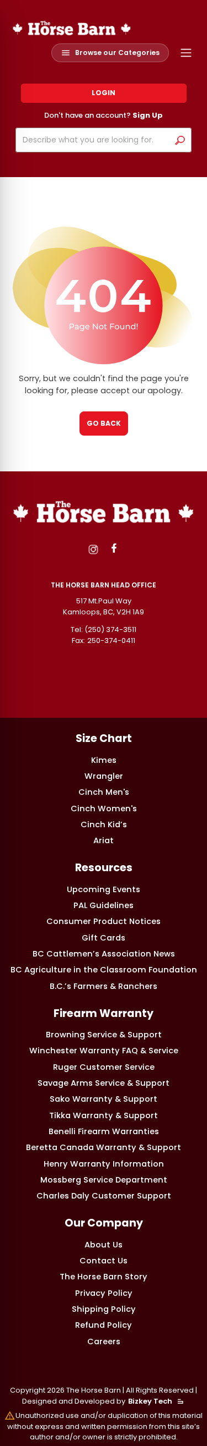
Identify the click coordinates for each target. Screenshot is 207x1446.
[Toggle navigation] (186, 53)
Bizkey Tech (150, 1401)
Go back (104, 423)
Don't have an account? (103, 115)
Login (103, 92)
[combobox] (94, 140)
